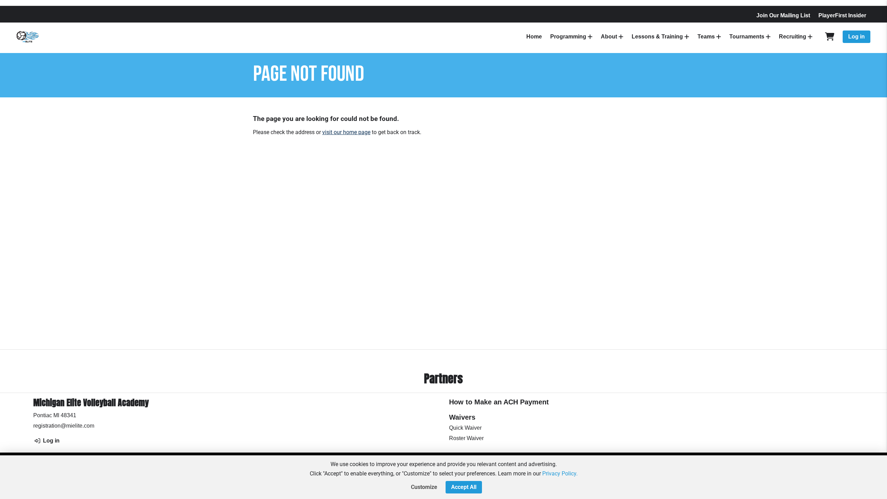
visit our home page (346, 132)
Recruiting (792, 37)
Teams (706, 37)
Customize (424, 487)
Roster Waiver (466, 438)
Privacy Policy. (560, 473)
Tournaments (746, 37)
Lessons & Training (657, 37)
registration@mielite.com (63, 426)
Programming (568, 37)
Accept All (463, 487)
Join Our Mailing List (783, 15)
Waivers (462, 417)
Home (534, 37)
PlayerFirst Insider (842, 15)
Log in (856, 37)
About (609, 37)
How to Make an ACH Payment (499, 402)
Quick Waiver (465, 428)
